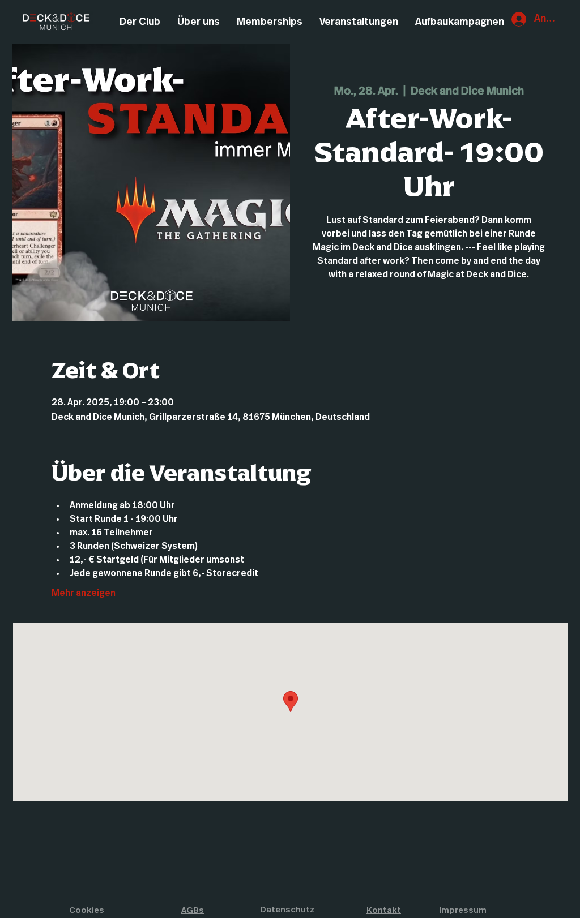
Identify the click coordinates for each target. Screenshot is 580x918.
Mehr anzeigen (84, 593)
